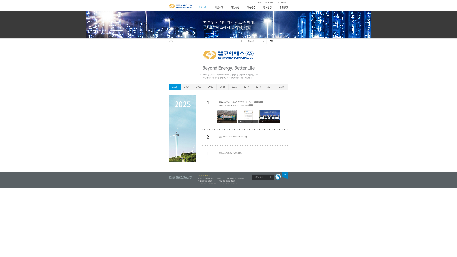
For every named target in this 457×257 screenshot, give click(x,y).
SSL (278, 177)
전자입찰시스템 (281, 2)
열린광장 (283, 7)
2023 (198, 87)
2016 (282, 87)
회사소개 (203, 7)
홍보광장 (267, 7)
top (285, 175)
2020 (234, 87)
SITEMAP (270, 2)
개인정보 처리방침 (204, 176)
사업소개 (219, 7)
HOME (260, 2)
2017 (270, 87)
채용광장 (251, 7)
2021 (222, 87)
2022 (210, 87)
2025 (175, 87)
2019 (246, 87)
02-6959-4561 (210, 181)
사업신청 (235, 7)
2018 (258, 87)
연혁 (271, 41)
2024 (186, 87)
